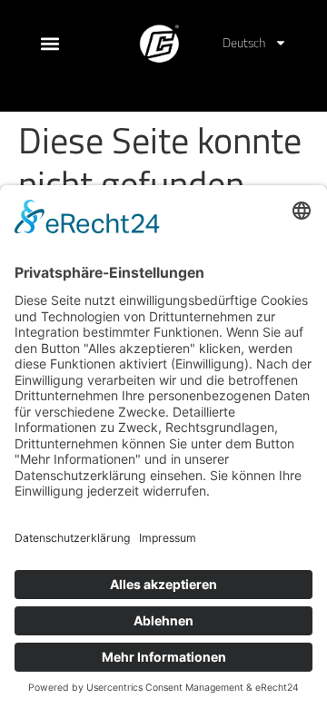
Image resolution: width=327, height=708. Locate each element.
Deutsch (244, 42)
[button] (163, 88)
